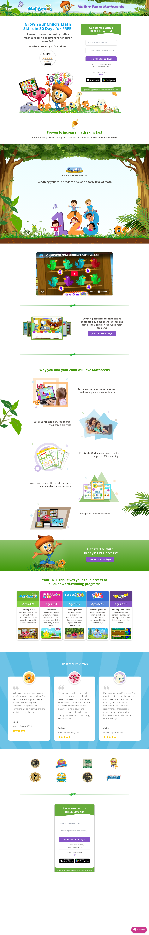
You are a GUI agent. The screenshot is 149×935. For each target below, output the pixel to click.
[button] (139, 930)
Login (101, 74)
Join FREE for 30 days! (101, 59)
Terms (105, 90)
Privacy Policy (114, 90)
